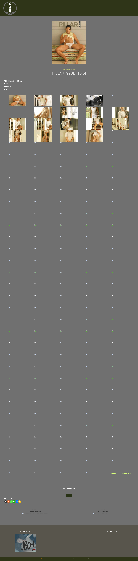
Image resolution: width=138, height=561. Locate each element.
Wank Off (44, 559)
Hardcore (65, 559)
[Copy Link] (19, 501)
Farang (81, 559)
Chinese (77, 559)
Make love (53, 559)
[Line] (14, 501)
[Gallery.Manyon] (10, 8)
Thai (73, 69)
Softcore (69, 69)
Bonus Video (87, 559)
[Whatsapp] (11, 501)
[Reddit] (8, 501)
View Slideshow (121, 473)
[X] (5, 501)
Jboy (99, 559)
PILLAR (69, 495)
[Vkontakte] (17, 501)
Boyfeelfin (94, 559)
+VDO (48, 559)
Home (39, 559)
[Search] (132, 8)
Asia (64, 69)
